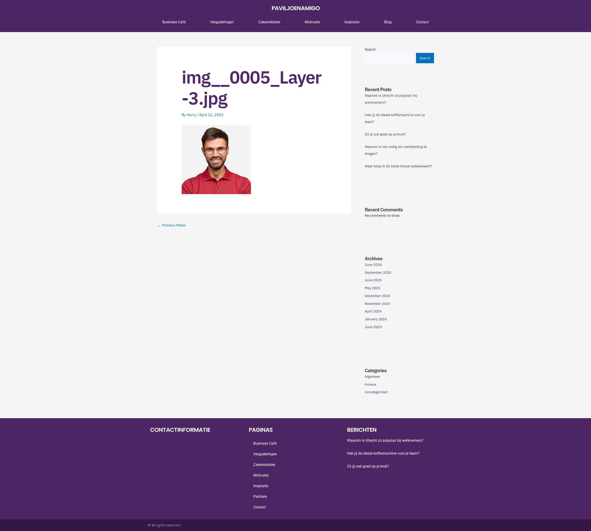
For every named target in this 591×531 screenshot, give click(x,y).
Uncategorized (376, 392)
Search (370, 49)
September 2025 (378, 272)
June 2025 (373, 280)
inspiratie (351, 22)
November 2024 (377, 303)
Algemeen (372, 376)
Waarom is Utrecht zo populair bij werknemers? (385, 440)
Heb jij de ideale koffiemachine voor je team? (383, 453)
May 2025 (372, 288)
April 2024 (373, 311)
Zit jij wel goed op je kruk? (385, 134)
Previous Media (171, 225)
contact (422, 22)
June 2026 (373, 264)
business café (174, 22)
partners (260, 496)
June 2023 (373, 327)
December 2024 (377, 296)
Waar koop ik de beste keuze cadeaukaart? (398, 166)
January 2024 (376, 319)
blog (388, 22)
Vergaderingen (222, 22)
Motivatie (312, 22)
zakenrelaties (269, 22)
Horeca (370, 384)
